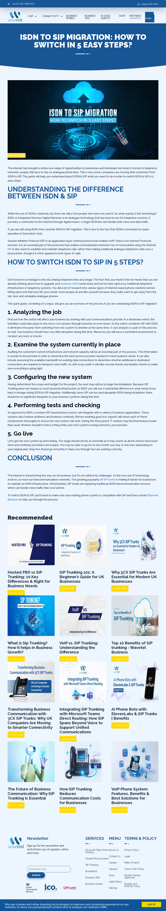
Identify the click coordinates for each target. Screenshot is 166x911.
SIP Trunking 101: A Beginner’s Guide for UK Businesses (81, 577)
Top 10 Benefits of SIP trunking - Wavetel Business (131, 647)
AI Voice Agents (105, 17)
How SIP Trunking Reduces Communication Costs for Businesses (80, 796)
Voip (30, 16)
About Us (114, 850)
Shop (122, 16)
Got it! (151, 904)
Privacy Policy (131, 850)
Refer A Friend (131, 863)
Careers (113, 863)
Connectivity (50, 16)
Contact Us (114, 856)
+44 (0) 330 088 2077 (23, 3)
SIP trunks (109, 479)
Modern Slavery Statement (132, 876)
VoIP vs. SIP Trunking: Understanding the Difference (78, 647)
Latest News (115, 881)
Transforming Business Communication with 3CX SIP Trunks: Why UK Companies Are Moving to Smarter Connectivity (30, 718)
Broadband (91, 871)
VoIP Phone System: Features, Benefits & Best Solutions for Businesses (130, 796)
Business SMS (90, 17)
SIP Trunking (91, 865)
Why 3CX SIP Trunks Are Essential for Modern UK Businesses (134, 577)
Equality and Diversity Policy (132, 885)
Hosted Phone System (97, 858)
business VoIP (69, 283)
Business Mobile (71, 17)
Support (113, 869)
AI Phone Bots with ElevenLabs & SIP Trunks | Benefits (134, 714)
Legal (127, 856)
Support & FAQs (150, 4)
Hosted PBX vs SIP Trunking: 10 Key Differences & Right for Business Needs (29, 579)
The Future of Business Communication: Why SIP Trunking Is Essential (31, 793)
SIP (10, 249)
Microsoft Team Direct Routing (96, 851)
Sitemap (113, 888)
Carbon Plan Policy (134, 869)
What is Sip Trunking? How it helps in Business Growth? (30, 647)
